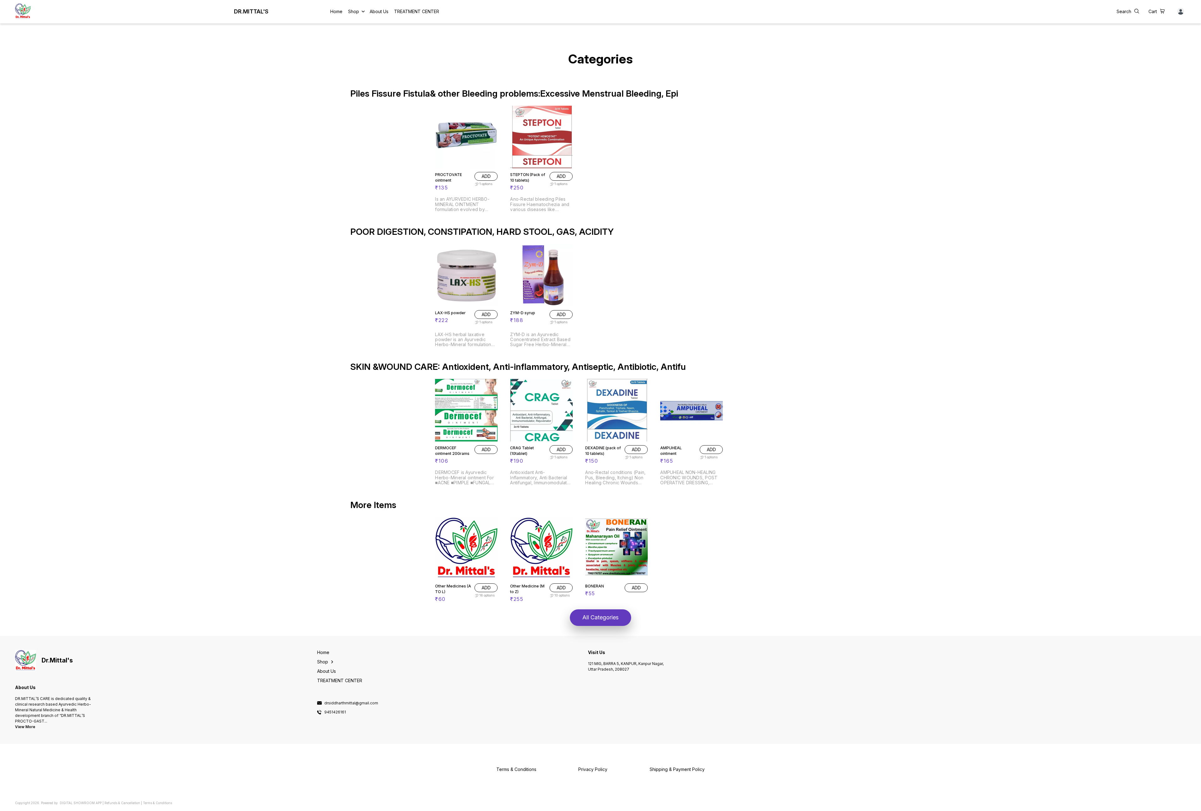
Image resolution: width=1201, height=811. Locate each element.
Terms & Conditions (157, 803)
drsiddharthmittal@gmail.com (351, 703)
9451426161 (335, 712)
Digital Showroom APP (81, 803)
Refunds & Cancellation (122, 803)
